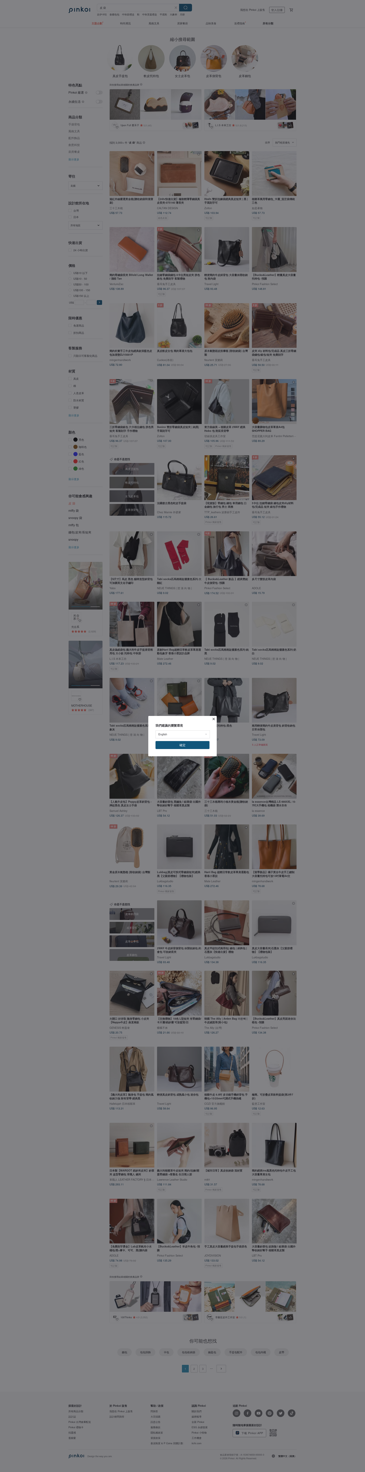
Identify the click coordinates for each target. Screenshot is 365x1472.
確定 (182, 745)
